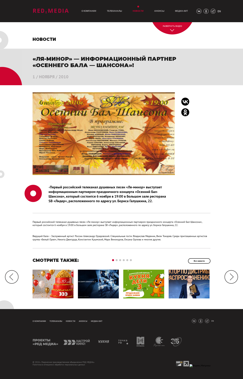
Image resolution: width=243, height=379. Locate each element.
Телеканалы (114, 11)
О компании (88, 11)
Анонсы (159, 11)
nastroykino (77, 342)
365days (176, 342)
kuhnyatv (104, 342)
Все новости (199, 261)
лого (51, 11)
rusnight (159, 342)
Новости (138, 11)
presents (45, 342)
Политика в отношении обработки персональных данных (59, 364)
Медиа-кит (181, 11)
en (219, 11)
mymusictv (140, 342)
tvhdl (123, 342)
